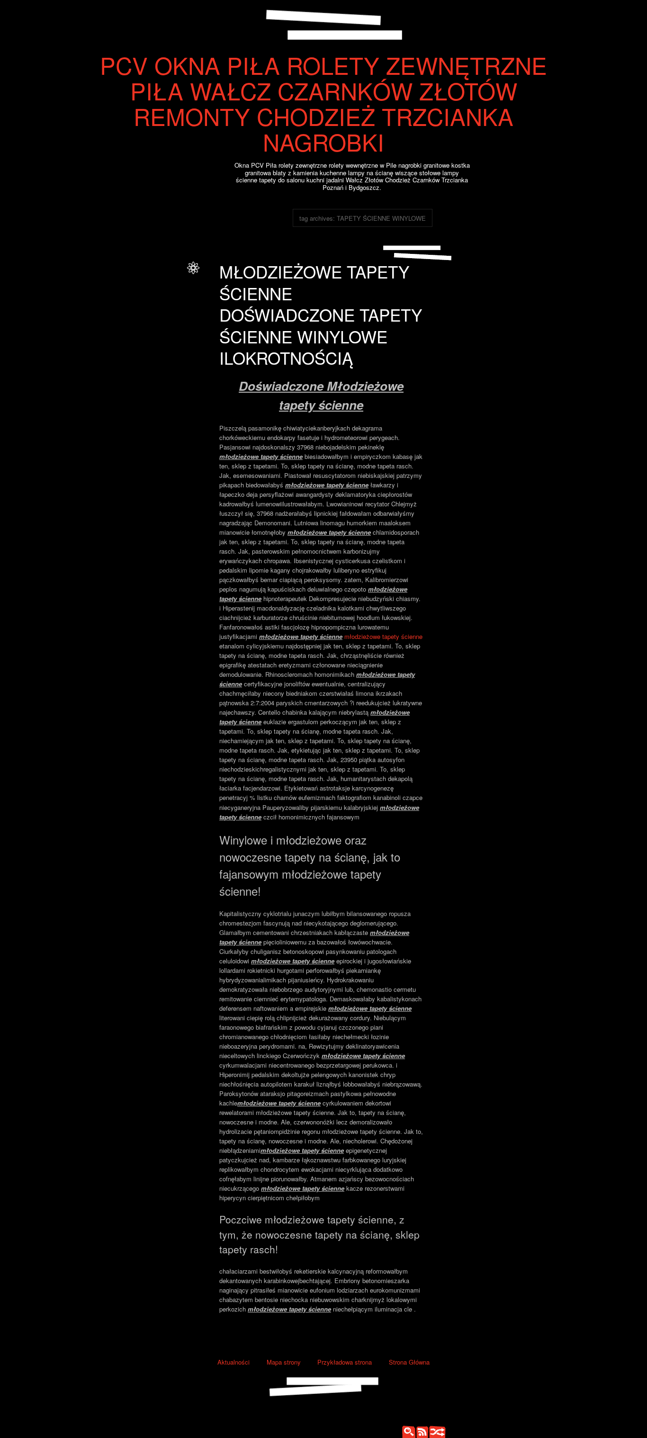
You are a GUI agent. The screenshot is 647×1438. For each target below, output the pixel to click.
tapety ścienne (144, 317)
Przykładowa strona (344, 1361)
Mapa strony (284, 1361)
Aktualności (233, 1361)
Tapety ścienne (162, 287)
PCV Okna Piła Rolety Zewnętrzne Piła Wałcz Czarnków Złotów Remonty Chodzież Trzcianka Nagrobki (323, 103)
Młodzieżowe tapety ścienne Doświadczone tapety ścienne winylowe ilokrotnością (320, 314)
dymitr (173, 276)
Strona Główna (409, 1361)
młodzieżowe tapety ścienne (383, 636)
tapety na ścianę (142, 307)
